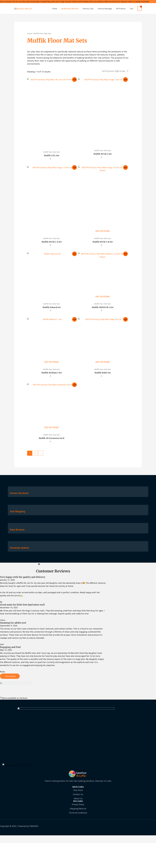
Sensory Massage (105, 8)
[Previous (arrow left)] (3, 841)
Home (54, 8)
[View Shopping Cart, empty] (139, 8)
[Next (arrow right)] (11, 841)
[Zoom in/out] (3, 837)
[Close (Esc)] (27, 837)
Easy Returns (17, 529)
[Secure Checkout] (11, 490)
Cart (131, 8)
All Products (121, 8)
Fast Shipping (17, 511)
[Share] (19, 837)
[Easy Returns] (11, 526)
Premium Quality (19, 547)
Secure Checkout (19, 493)
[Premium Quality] (11, 544)
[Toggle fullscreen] (11, 837)
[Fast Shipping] (11, 508)
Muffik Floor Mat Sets (69, 8)
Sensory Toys (88, 8)
